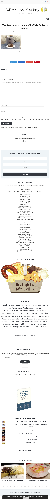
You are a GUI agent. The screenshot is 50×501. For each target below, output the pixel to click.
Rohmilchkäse (5, 321)
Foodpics (26, 308)
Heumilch (38, 308)
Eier (47, 305)
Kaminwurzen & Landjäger (20, 313)
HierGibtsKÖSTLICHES (13, 311)
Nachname (25, 161)
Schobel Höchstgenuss (35, 321)
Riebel (40, 319)
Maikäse (33, 316)
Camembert (19, 305)
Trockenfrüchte (35, 324)
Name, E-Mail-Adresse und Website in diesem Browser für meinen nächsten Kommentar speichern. (25, 119)
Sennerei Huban (22, 324)
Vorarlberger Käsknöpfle (31, 436)
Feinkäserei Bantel (16, 308)
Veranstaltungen (14, 326)
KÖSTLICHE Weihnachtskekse (31, 439)
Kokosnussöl (39, 313)
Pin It (38, 62)
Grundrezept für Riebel (31, 431)
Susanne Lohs (22, 32)
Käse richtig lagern (31, 442)
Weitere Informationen (39, 496)
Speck (30, 324)
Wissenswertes (25, 327)
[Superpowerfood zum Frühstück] (12, 471)
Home (11, 492)
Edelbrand (43, 305)
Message (3, 86)
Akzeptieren (26, 497)
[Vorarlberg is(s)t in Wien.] (25, 9)
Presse (19, 319)
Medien (38, 316)
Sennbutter (11, 324)
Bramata (13, 305)
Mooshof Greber (12, 319)
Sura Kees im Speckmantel (31, 428)
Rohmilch (45, 319)
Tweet (14, 62)
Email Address (4, 105)
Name (2, 99)
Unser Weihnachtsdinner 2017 (37, 480)
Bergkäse (6, 305)
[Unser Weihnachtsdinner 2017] (37, 471)
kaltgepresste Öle (8, 313)
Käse (46, 313)
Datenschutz (28, 492)
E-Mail (25, 167)
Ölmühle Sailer (41, 327)
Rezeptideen (34, 319)
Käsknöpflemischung (5, 316)
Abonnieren (25, 361)
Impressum (21, 492)
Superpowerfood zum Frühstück (12, 480)
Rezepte (25, 319)
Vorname (25, 156)
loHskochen (15, 316)
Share (22, 62)
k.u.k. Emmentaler (40, 311)
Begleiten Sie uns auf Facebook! (25, 335)
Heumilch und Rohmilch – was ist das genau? (31, 434)
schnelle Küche (13, 321)
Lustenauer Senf (26, 316)
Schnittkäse (24, 321)
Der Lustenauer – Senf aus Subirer (32, 305)
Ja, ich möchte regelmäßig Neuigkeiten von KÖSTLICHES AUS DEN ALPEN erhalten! (24, 126)
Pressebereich (36, 492)
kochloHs (31, 313)
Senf (43, 321)
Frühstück (32, 308)
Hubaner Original (28, 311)
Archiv (15, 492)
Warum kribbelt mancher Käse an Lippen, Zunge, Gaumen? (31, 421)
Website (3, 111)
